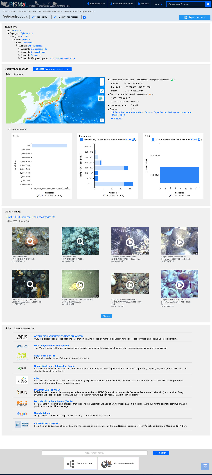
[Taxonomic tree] (80, 458)
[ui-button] (207, 4)
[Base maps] (101, 98)
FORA (128, 139)
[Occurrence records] (118, 458)
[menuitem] (158, 4)
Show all (118, 118)
